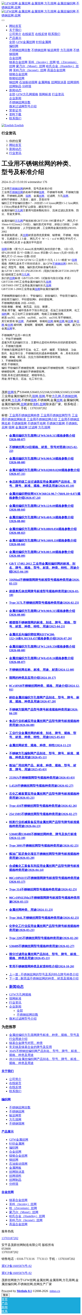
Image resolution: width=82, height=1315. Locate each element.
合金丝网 (15, 1151)
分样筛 (13, 1183)
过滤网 (32, 427)
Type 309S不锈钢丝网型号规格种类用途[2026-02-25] (43, 845)
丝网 (41, 195)
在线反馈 (15, 1087)
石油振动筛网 (18, 1163)
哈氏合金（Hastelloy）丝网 (27, 1216)
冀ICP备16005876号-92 (17, 1266)
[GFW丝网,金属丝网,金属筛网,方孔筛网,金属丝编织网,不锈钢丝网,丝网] (41, 10)
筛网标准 (15, 998)
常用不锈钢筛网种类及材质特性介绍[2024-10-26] (41, 966)
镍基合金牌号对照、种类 (26, 1043)
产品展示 (8, 1131)
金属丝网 (21, 427)
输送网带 (15, 1115)
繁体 (5, 1295)
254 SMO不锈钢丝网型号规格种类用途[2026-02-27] (43, 814)
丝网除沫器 (16, 1171)
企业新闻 (15, 1006)
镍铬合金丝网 (18, 1155)
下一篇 (44, 978)
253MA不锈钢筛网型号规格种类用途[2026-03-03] (42, 777)
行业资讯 (15, 153)
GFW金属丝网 (18, 1139)
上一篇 (44, 974)
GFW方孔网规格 (20, 994)
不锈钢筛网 (19, 423)
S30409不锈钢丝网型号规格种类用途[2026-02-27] (41, 946)
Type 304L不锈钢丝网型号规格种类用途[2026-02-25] (44, 917)
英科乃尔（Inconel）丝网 (26, 1220)
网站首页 (15, 26)
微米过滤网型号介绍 (23, 1018)
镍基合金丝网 (18, 1200)
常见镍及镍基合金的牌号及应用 (30, 1047)
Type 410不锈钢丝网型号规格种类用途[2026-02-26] (43, 805)
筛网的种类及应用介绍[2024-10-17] (32, 677)
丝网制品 (15, 1179)
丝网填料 (15, 1175)
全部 (12, 42)
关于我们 (8, 1071)
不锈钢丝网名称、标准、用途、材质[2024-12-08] (41, 669)
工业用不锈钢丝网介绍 (42, 419)
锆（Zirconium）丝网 (23, 1208)
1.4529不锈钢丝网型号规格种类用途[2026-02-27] (41, 785)
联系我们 (15, 1091)
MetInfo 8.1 (24, 1291)
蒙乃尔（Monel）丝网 (23, 1212)
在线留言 (15, 1083)
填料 (4, 314)
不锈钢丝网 (16, 188)
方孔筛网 (44, 427)
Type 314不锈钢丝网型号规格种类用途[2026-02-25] (43, 889)
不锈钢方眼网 (56, 423)
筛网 (41, 192)
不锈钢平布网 (36, 423)
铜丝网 (13, 1159)
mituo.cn (55, 1291)
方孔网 (19, 210)
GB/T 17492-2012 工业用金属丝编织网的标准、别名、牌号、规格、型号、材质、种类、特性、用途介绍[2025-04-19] (44, 567)
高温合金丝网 (18, 1224)
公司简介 (15, 1079)
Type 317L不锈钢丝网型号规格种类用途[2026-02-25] (44, 602)
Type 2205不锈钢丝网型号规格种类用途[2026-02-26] (43, 938)
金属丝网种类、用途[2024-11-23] (31, 909)
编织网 (6, 1099)
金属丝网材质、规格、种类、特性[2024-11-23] (40, 745)
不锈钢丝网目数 (27, 1014)
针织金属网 (16, 1143)
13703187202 (10, 1238)
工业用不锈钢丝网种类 (24, 415)
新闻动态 (15, 149)
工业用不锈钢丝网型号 (55, 415)
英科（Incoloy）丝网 (23, 1204)
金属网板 (15, 1167)
